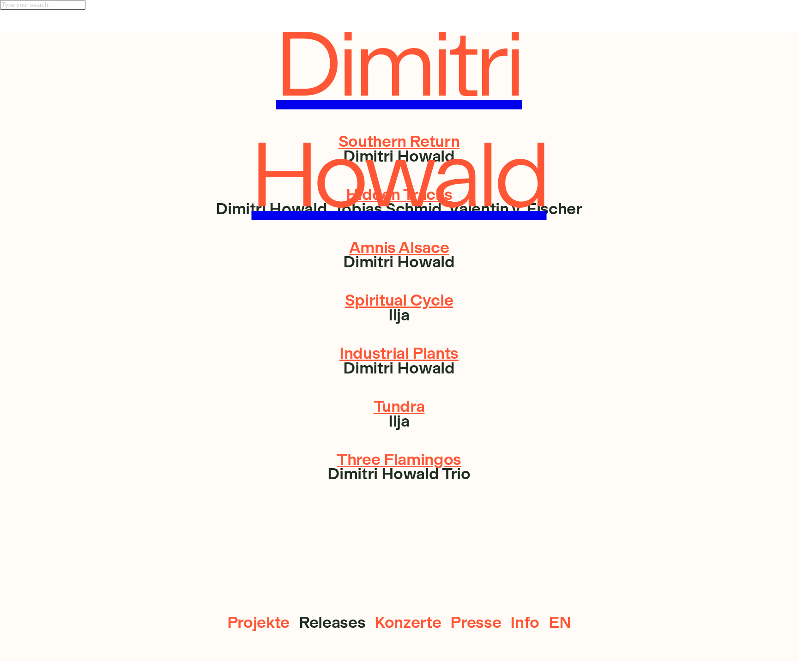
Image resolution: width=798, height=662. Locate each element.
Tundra (399, 406)
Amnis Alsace (399, 247)
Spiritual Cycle (399, 300)
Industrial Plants (399, 353)
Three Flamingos (399, 459)
